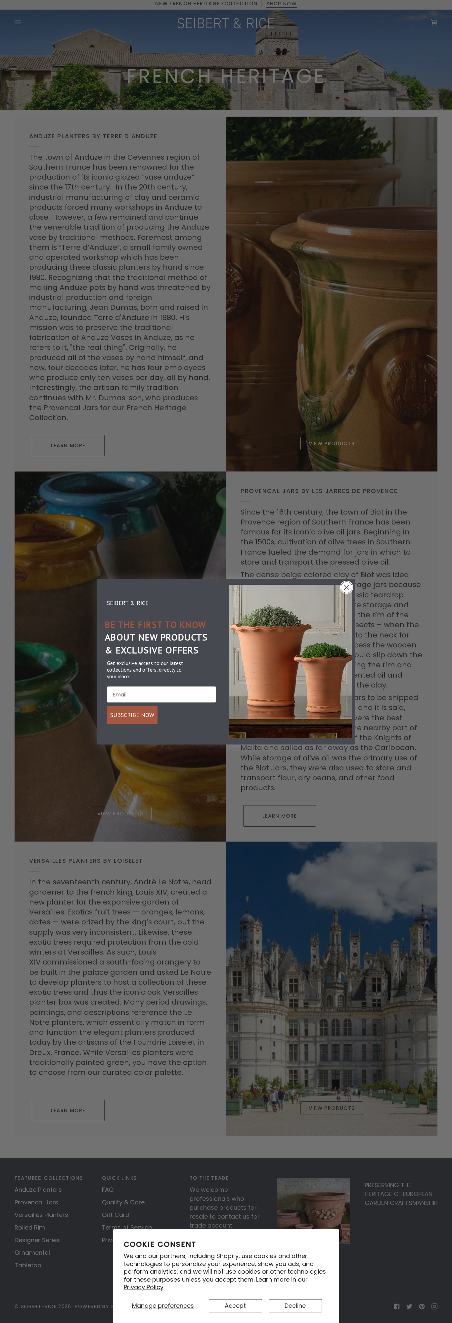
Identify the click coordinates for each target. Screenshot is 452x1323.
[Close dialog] (346, 587)
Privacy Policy (143, 1287)
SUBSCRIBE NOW (132, 715)
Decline (295, 1305)
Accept (235, 1305)
